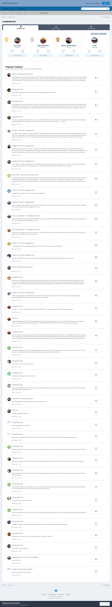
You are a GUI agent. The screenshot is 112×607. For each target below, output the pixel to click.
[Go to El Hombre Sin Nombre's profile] (9, 459)
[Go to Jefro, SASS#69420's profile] (9, 244)
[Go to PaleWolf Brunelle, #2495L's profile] (9, 293)
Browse (6, 8)
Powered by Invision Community (56, 598)
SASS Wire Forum (10, 3)
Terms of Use (24, 605)
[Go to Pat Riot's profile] (17, 40)
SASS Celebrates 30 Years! (22, 74)
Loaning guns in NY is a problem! (25, 557)
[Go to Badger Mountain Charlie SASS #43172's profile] (9, 361)
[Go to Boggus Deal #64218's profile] (9, 146)
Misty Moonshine (68, 46)
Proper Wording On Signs (22, 267)
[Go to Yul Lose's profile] (9, 522)
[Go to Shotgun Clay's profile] (9, 385)
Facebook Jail (17, 89)
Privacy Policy (52, 594)
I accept (105, 604)
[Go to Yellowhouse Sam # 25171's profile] (9, 447)
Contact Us (61, 594)
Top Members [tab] (91, 28)
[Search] (108, 8)
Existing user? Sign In (93, 3)
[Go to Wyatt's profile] (9, 256)
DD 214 (15, 318)
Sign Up (106, 3)
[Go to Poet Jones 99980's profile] (9, 534)
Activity (13, 8)
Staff (26, 13)
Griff (95, 46)
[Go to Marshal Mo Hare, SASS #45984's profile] (9, 373)
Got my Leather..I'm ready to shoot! (26, 216)
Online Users (33, 13)
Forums (5, 13)
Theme (44, 594)
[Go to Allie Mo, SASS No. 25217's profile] (9, 423)
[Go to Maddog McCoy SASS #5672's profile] (9, 131)
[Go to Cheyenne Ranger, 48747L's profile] (9, 230)
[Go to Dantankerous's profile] (9, 90)
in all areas (94, 33)
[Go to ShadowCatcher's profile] (9, 278)
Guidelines (19, 13)
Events (11, 13)
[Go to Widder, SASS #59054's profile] (9, 117)
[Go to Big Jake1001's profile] (43, 40)
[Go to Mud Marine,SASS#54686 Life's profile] (9, 175)
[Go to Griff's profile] (95, 40)
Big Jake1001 (43, 46)
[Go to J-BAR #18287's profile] (9, 498)
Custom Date (103, 33)
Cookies (68, 594)
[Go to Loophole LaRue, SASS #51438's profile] (9, 546)
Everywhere (101, 8)
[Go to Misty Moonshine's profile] (69, 40)
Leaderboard (43, 13)
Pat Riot (17, 46)
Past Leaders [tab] (56, 28)
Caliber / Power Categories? (23, 130)
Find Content (17, 55)
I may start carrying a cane (22, 398)
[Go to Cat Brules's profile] (9, 435)
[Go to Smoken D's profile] (9, 348)
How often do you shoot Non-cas (25, 175)
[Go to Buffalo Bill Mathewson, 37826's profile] (9, 191)
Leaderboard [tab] (21, 28)
